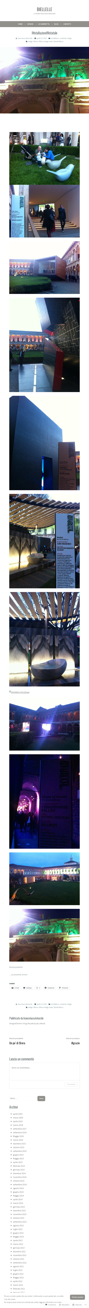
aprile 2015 (17, 1162)
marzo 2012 (18, 1285)
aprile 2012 (17, 1281)
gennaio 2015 (19, 1169)
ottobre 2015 (18, 1147)
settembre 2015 (20, 1151)
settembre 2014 (20, 1184)
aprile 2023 (17, 1114)
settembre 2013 (20, 1221)
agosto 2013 (18, 1225)
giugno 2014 (18, 1192)
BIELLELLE (44, 9)
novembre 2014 (19, 1177)
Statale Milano (58, 41)
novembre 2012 (19, 1255)
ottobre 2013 (18, 1218)
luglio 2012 (17, 1270)
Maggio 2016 (18, 1136)
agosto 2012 (18, 1266)
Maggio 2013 (18, 1236)
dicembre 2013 (19, 1210)
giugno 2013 (18, 1233)
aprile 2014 (17, 1199)
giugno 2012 (18, 1273)
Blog (56, 24)
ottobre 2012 (18, 1259)
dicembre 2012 (19, 1251)
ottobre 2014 (18, 1180)
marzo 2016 (18, 1140)
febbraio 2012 (19, 1288)
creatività (63, 38)
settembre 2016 (20, 1132)
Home (20, 24)
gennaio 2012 (19, 1292)
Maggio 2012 (18, 1277)
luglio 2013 (17, 1229)
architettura (55, 38)
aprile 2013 (17, 1240)
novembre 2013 (19, 1214)
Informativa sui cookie (53, 1302)
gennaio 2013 (19, 1247)
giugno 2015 (18, 1154)
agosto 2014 (18, 1188)
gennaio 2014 (19, 1206)
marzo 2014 (18, 1203)
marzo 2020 (18, 1117)
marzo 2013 (18, 1244)
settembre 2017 (20, 1128)
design (69, 38)
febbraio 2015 (19, 1166)
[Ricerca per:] (23, 1098)
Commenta (71, 1084)
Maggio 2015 (18, 1158)
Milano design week (46, 41)
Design (30, 24)
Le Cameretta (43, 24)
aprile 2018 (17, 1121)
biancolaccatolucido (25, 38)
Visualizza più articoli (36, 1023)
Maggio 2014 (18, 1195)
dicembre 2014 (19, 1173)
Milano (35, 41)
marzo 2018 (18, 1125)
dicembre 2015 (19, 1143)
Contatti (67, 24)
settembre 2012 (20, 1262)
